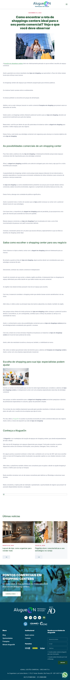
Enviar (63, 662)
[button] (66, 4)
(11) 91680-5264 (30, 677)
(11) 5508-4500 (41, 677)
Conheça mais (11, 594)
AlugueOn (16, 419)
